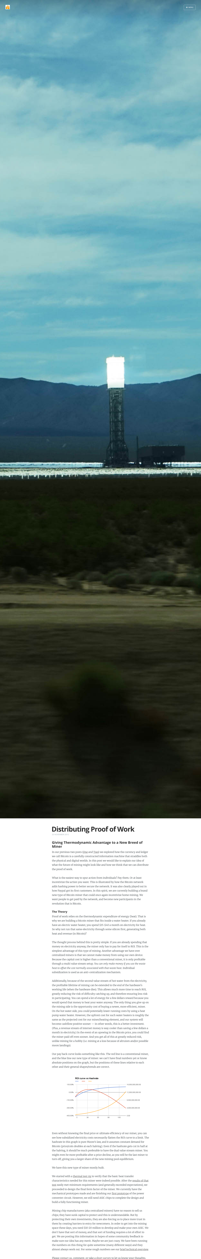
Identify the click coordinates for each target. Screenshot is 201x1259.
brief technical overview (134, 1249)
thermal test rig (82, 1176)
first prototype (120, 1193)
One (85, 852)
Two (95, 852)
